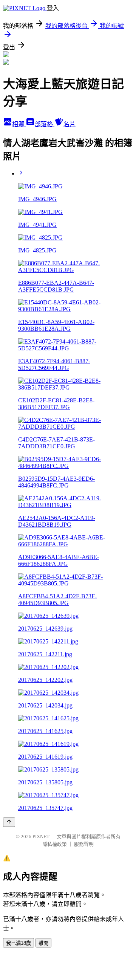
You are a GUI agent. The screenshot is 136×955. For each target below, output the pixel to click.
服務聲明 (84, 844)
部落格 (44, 124)
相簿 (19, 124)
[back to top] (9, 822)
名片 (69, 124)
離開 (43, 943)
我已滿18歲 (18, 943)
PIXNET (40, 836)
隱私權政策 (54, 844)
